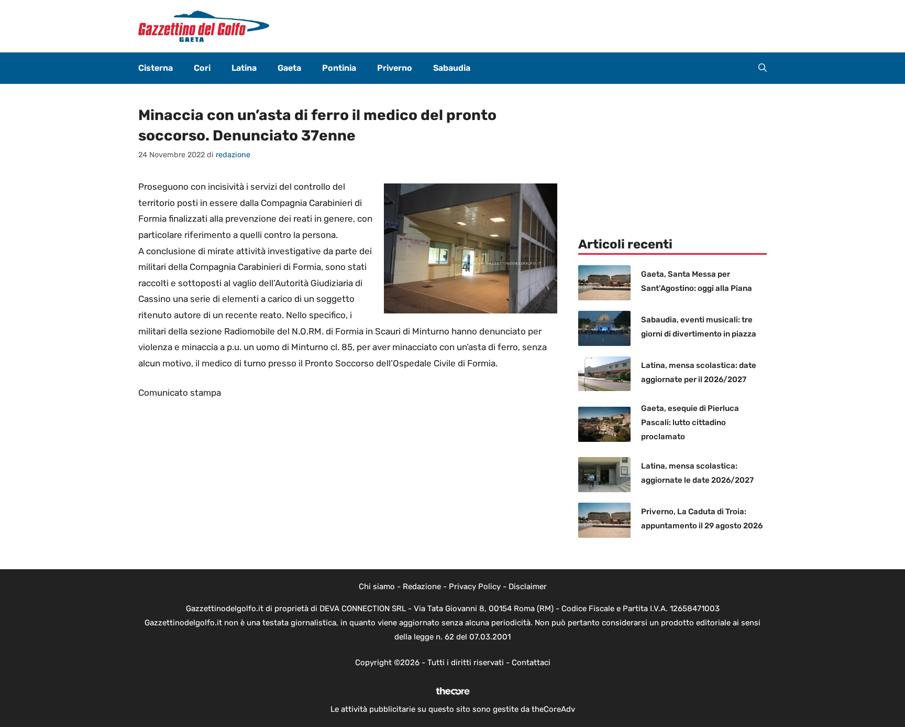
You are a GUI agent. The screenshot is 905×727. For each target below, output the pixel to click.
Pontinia (339, 68)
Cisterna (155, 68)
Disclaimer (528, 586)
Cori (202, 68)
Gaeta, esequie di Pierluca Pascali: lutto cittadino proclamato (690, 422)
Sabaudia (451, 68)
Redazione (422, 586)
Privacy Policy (475, 586)
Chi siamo (377, 586)
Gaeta (289, 68)
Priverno (394, 68)
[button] (762, 68)
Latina (244, 68)
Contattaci (531, 662)
